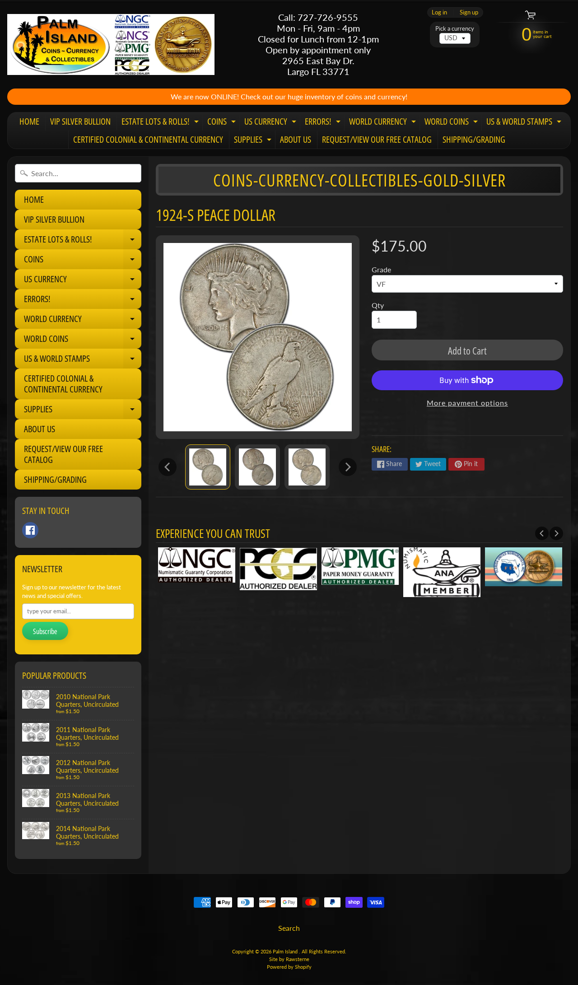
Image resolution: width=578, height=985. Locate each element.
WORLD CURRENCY (383, 123)
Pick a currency (454, 28)
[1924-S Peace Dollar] (207, 467)
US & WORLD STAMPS (525, 123)
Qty (378, 305)
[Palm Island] (110, 44)
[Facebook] (30, 530)
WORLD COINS (452, 123)
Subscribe (45, 631)
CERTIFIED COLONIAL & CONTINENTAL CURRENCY (148, 139)
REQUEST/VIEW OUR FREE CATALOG (377, 139)
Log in (439, 12)
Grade (381, 269)
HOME (29, 121)
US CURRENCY (271, 123)
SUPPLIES (254, 141)
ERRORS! (324, 123)
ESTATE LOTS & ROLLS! (161, 123)
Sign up (469, 12)
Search (289, 928)
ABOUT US (295, 139)
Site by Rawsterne (289, 959)
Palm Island (286, 951)
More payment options (467, 402)
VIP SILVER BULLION (80, 121)
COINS (222, 123)
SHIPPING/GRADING (474, 139)
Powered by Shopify (289, 967)
